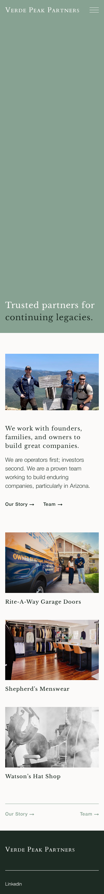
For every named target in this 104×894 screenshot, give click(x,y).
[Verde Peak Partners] (42, 9)
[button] (94, 10)
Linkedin (13, 884)
